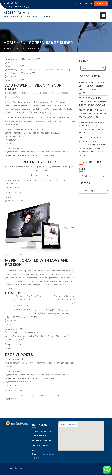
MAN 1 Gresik (16, 13)
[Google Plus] (91, 3)
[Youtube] (86, 3)
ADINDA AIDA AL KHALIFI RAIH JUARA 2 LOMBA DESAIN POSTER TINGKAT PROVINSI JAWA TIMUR (92, 101)
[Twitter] (80, 3)
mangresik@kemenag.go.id (19, 6)
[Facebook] (75, 3)
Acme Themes (102, 467)
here (58, 395)
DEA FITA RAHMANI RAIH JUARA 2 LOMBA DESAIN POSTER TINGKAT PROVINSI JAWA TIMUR (92, 113)
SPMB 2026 (101, 3)
